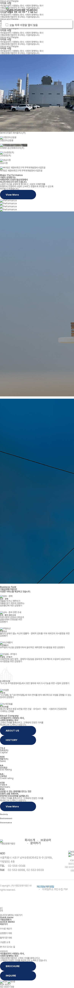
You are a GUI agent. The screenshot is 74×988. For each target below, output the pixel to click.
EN (50, 7)
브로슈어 (46, 840)
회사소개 (30, 840)
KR (43, 7)
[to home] (22, 9)
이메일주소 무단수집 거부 (55, 889)
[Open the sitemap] (54, 11)
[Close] (67, 25)
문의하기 (35, 843)
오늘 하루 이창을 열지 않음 (24, 25)
